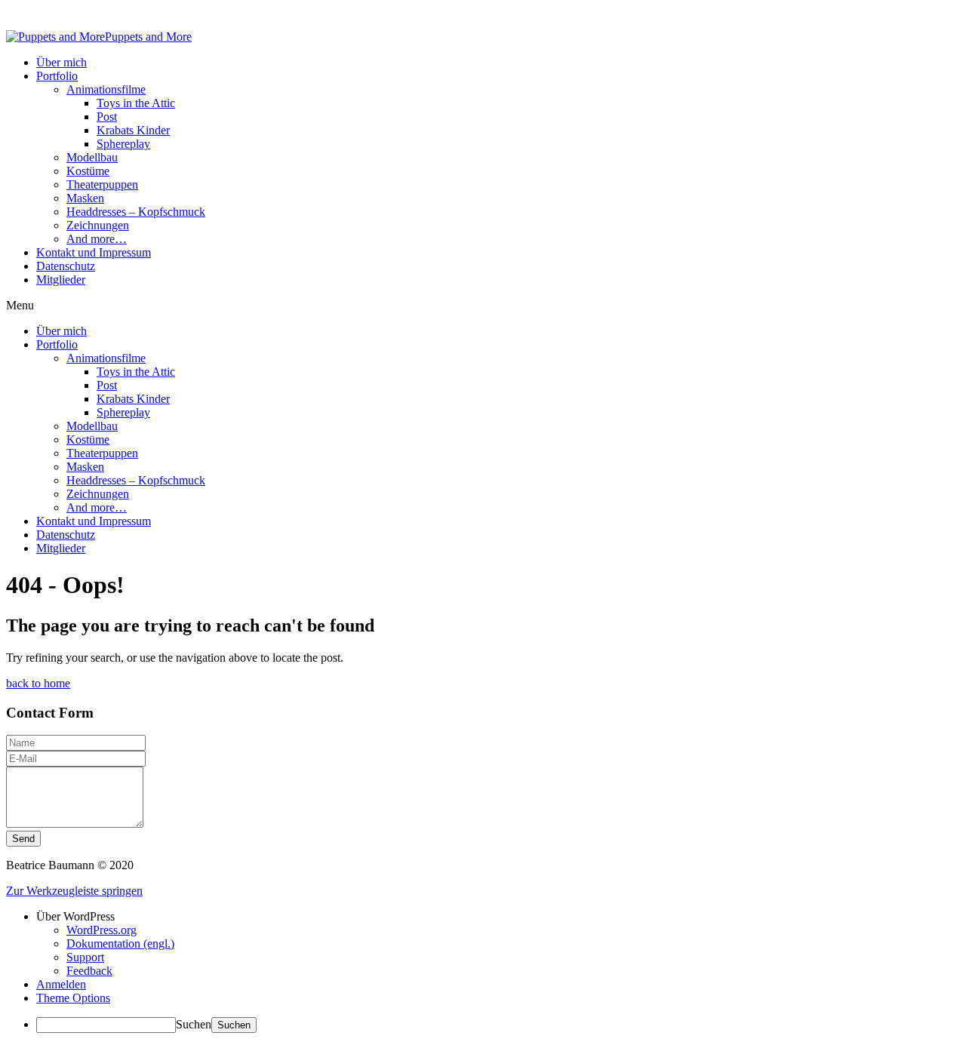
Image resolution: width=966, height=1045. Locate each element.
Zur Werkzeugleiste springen (74, 890)
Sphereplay (123, 143)
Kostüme (87, 170)
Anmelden (61, 984)
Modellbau (92, 157)
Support (85, 957)
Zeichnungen (97, 225)
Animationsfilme (106, 89)
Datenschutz (65, 266)
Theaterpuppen (102, 184)
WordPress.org (101, 930)
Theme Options (73, 997)
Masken (85, 198)
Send (23, 838)
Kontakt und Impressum (93, 252)
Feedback (89, 970)
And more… (96, 238)
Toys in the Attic (136, 103)
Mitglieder (60, 279)
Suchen (193, 1024)
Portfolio (57, 75)
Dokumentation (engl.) (120, 943)
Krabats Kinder (133, 130)
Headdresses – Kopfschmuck (135, 211)
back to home (38, 683)
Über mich (61, 62)
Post (107, 116)
